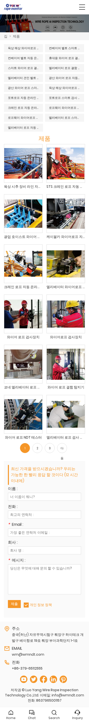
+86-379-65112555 (27, 668)
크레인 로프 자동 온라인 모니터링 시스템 (25, 108)
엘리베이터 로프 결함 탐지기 (66, 68)
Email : (15, 525)
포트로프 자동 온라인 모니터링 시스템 (25, 98)
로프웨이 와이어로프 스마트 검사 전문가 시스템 (25, 117)
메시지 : (16, 560)
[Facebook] (43, 679)
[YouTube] (24, 679)
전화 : (13, 507)
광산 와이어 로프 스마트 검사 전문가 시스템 (25, 88)
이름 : (13, 489)
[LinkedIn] (53, 679)
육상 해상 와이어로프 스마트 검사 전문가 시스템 (66, 88)
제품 (16, 36)
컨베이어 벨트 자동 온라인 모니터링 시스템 (25, 58)
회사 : (13, 542)
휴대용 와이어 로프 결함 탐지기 (66, 58)
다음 (62, 449)
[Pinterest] (63, 679)
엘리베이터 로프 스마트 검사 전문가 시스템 (66, 117)
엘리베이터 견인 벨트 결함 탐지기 (25, 78)
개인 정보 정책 (41, 604)
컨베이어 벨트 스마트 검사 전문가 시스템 (66, 48)
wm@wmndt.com (28, 654)
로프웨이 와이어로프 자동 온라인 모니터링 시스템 (66, 108)
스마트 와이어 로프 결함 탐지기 (25, 68)
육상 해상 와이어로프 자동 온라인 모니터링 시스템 (25, 48)
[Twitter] (34, 679)
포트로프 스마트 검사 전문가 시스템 (66, 98)
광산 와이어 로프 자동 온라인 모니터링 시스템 (66, 78)
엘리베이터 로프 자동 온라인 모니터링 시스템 (25, 127)
